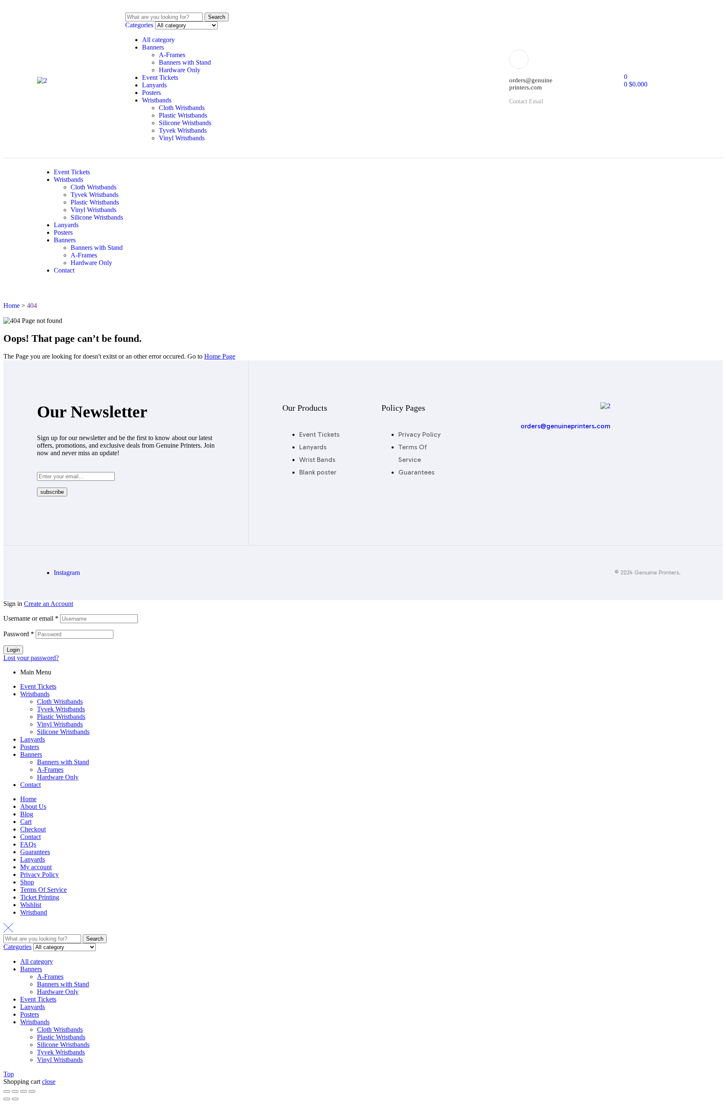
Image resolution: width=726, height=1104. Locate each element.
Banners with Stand (185, 62)
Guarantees (35, 851)
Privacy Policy (39, 874)
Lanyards (154, 85)
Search (216, 17)
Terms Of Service (43, 889)
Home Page (219, 356)
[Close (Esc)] (6, 1091)
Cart (26, 821)
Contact (30, 784)
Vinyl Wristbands (182, 138)
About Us (33, 806)
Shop (27, 882)
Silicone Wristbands (185, 122)
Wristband (33, 912)
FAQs (28, 844)
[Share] (15, 1091)
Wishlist (30, 904)
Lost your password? (31, 657)
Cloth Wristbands (182, 107)
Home (28, 798)
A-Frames (172, 54)
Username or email (30, 618)
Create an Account (48, 603)
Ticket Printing (39, 897)
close (48, 1081)
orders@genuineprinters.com (565, 426)
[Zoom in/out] (32, 1091)
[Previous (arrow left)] (6, 1099)
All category (158, 39)
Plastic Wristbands (183, 115)
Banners (153, 47)
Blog (26, 814)
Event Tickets (160, 77)
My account (36, 867)
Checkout (33, 829)
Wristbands (156, 100)
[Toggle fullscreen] (23, 1091)
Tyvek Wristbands (183, 130)
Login (13, 650)
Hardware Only (179, 69)
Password (18, 633)
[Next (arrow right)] (15, 1099)
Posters (151, 92)
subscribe (52, 492)
